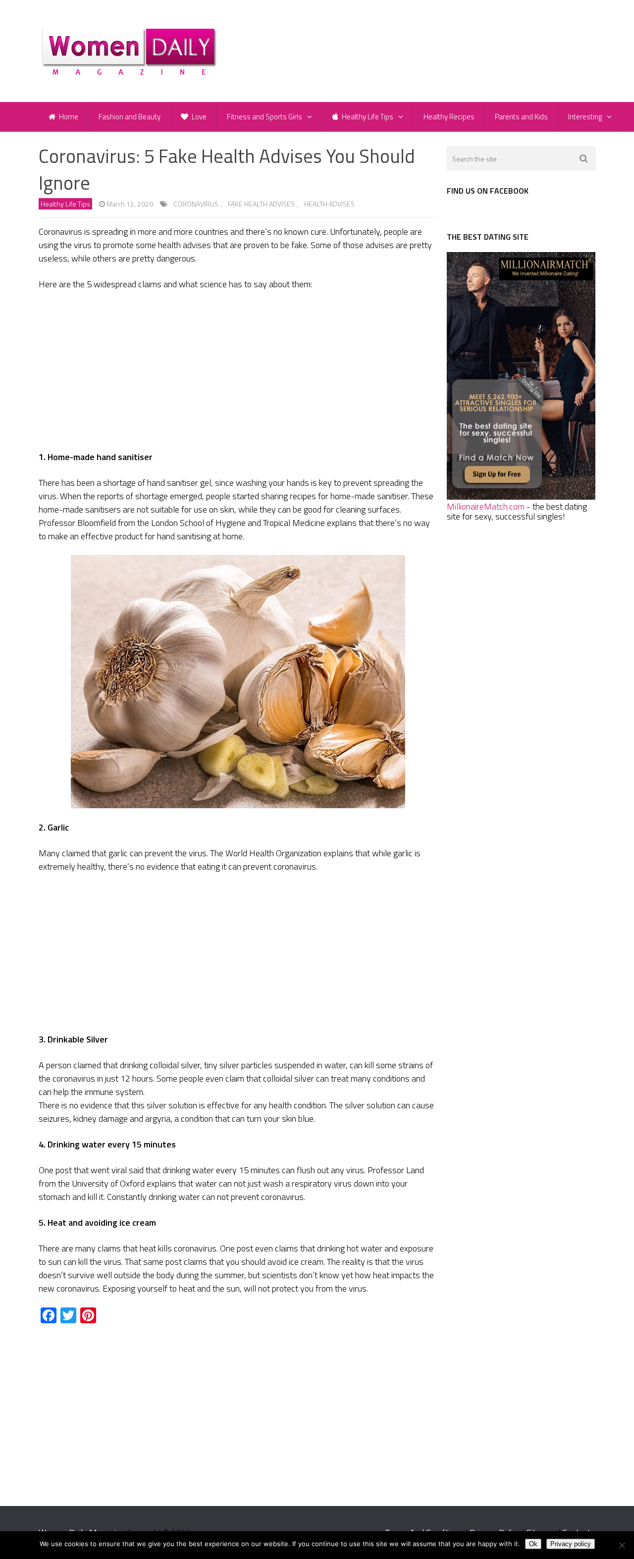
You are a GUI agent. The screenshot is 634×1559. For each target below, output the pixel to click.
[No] (622, 1545)
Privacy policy (570, 1544)
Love (198, 116)
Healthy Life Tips (366, 116)
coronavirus (195, 204)
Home (67, 116)
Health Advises (329, 204)
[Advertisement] (238, 372)
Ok (533, 1544)
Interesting (585, 116)
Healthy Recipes (449, 116)
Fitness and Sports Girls (264, 116)
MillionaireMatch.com (486, 506)
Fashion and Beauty (129, 116)
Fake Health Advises (261, 204)
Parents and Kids (521, 116)
